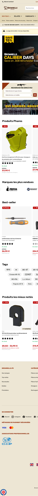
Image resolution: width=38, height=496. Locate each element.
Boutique (5, 16)
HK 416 (14, 279)
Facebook (28, 417)
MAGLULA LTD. (6, 155)
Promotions (5, 390)
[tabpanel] (16, 149)
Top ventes (5, 377)
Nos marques (6, 373)
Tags (5, 264)
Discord (7, 417)
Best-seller (9, 202)
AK (16, 270)
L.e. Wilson (26, 279)
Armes (3, 20)
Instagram (17, 417)
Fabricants (29, 16)
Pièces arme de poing (20, 20)
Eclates (4, 386)
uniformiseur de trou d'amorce (11, 238)
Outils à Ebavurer (5, 253)
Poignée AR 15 (18, 284)
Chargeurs (34, 386)
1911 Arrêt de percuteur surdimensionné (14, 333)
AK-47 (25, 270)
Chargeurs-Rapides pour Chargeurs (10, 172)
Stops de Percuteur (6, 349)
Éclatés (17, 16)
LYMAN (4, 236)
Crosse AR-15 (14, 274)
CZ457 (28, 274)
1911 (8, 269)
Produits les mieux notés (17, 297)
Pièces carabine (10, 20)
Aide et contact (9, 1)
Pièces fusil (29, 20)
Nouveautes (5, 381)
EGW (3, 331)
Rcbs (30, 284)
